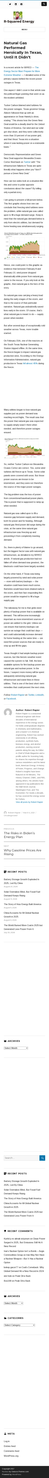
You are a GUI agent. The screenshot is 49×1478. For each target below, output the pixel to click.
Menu (24, 30)
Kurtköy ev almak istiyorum (17, 1239)
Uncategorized (10, 815)
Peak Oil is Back (23, 1276)
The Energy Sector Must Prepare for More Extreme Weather (22, 71)
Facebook (11, 699)
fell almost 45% (30, 363)
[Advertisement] (24, 390)
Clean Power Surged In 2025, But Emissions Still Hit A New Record (24, 1242)
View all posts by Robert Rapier (29, 802)
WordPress (16, 1474)
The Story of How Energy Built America (22, 904)
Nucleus (5, 1472)
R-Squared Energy (19, 21)
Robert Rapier (17, 695)
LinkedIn (39, 695)
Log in (7, 1441)
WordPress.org (11, 1456)
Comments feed (11, 1451)
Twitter (27, 162)
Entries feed (10, 1446)
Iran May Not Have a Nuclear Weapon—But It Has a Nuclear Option (24, 1259)
